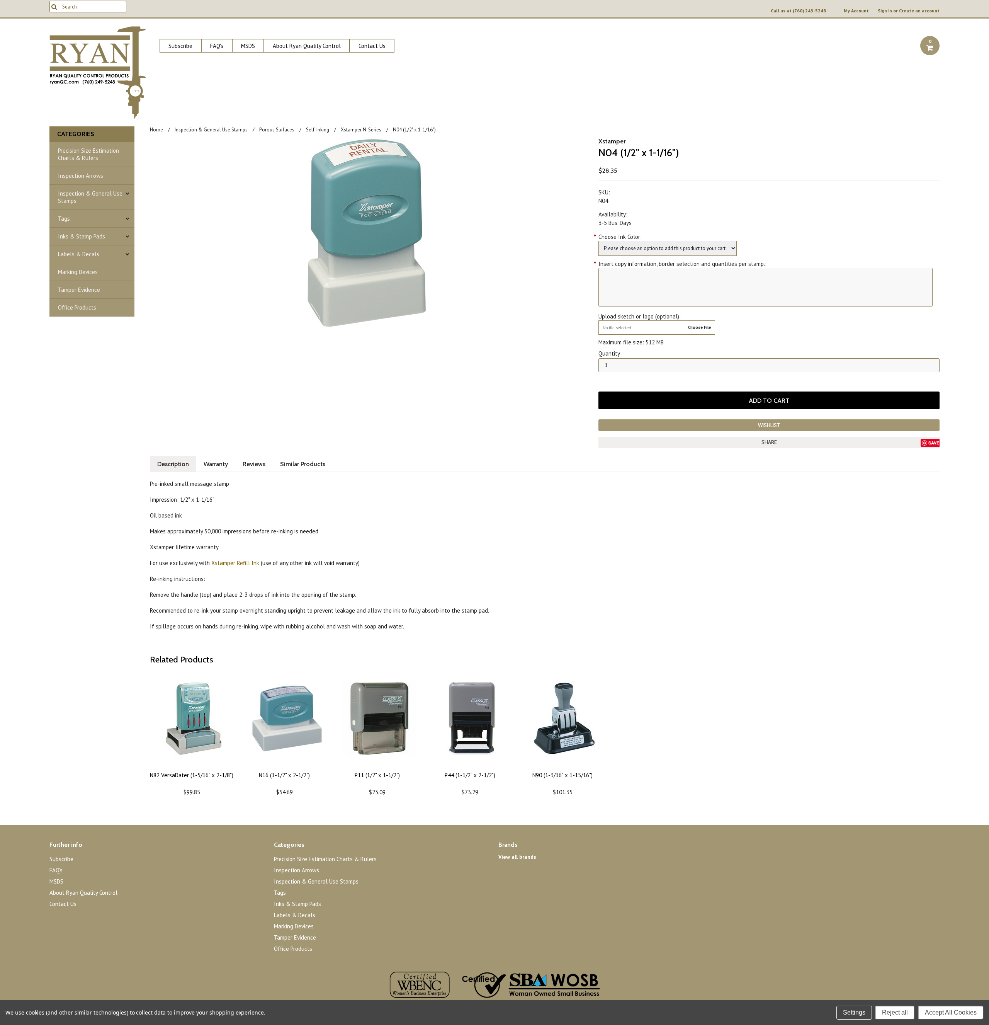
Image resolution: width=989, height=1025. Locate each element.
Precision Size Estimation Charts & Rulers (88, 154)
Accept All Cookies (951, 1012)
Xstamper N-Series (361, 129)
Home (156, 129)
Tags (64, 218)
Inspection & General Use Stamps (90, 197)
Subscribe (180, 45)
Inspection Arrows (80, 175)
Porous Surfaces (276, 129)
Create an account (919, 11)
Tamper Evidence (79, 289)
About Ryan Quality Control (307, 45)
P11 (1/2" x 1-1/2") (377, 775)
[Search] (54, 6)
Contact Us (372, 45)
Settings (854, 1012)
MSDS (248, 45)
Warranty (216, 464)
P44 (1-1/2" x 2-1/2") (470, 775)
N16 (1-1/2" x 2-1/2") (284, 775)
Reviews (254, 464)
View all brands (517, 856)
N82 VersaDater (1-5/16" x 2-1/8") (191, 775)
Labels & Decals (78, 254)
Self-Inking (317, 129)
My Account (856, 11)
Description (173, 464)
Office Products (77, 307)
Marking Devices (78, 272)
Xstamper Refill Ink (235, 563)
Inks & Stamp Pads (81, 236)
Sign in (885, 11)
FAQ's (216, 45)
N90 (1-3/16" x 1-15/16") (562, 775)
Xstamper (611, 141)
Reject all (895, 1012)
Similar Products (302, 464)
